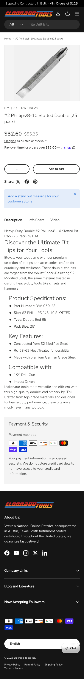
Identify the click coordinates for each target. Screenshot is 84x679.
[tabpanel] (42, 319)
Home (7, 38)
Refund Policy (32, 664)
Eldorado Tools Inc (24, 657)
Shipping (10, 141)
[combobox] (42, 24)
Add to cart (56, 169)
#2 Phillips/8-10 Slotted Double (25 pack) (39, 38)
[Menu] (77, 13)
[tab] (13, 220)
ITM (6, 108)
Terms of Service (13, 668)
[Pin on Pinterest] (35, 181)
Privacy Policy (12, 664)
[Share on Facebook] (26, 181)
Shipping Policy (53, 664)
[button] (67, 13)
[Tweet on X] (18, 181)
